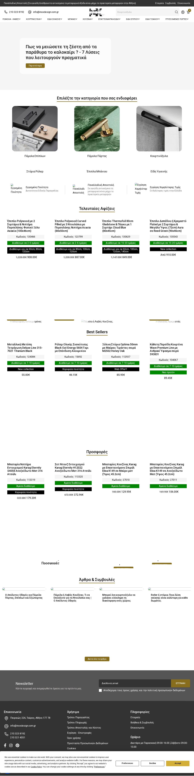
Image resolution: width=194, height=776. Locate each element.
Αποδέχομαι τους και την (144, 690)
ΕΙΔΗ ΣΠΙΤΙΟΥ (132, 19)
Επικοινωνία (184, 3)
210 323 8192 (16, 12)
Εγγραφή (180, 683)
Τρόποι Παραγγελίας (78, 717)
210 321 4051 (17, 737)
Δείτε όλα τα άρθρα (97, 659)
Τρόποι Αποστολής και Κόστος (84, 727)
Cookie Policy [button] (36, 767)
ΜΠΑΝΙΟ (71, 19)
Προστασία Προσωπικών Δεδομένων (87, 743)
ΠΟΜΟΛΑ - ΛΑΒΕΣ (11, 19)
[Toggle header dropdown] (183, 12)
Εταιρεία (159, 3)
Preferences (127, 763)
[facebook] (5, 746)
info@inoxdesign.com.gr (46, 12)
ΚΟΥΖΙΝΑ (87, 19)
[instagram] (11, 746)
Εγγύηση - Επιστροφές (79, 732)
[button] (176, 12)
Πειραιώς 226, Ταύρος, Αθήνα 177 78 (30, 717)
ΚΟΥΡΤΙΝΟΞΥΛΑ (33, 19)
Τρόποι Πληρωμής (77, 722)
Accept (178, 763)
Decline (152, 763)
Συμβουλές (170, 3)
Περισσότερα (35, 65)
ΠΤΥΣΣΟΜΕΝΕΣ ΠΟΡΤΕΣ (176, 19)
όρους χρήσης (130, 690)
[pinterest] (17, 746)
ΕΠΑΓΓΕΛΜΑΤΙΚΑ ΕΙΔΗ (108, 19)
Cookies (71, 748)
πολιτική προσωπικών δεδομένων (166, 690)
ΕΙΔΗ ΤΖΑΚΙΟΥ (152, 19)
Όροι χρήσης (74, 738)
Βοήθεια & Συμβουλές (142, 722)
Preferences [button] (99, 767)
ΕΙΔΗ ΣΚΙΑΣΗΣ (53, 19)
